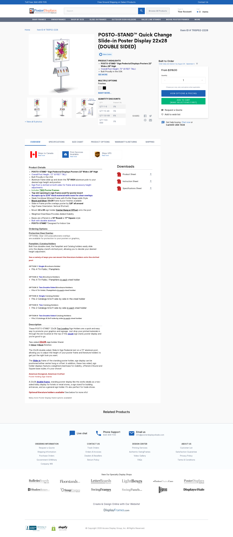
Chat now (186, 122)
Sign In (180, 9)
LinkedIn (200, 528)
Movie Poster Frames (177, 19)
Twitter (188, 528)
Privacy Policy (186, 456)
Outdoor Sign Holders (124, 19)
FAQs (140, 460)
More (197, 19)
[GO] (141, 11)
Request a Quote (47, 448)
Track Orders (93, 448)
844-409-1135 (40, 2)
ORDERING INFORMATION (47, 444)
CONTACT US (93, 444)
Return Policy (93, 460)
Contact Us (203, 2)
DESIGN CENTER (139, 444)
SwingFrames (58, 19)
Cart (198, 9)
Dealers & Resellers (93, 456)
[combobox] (104, 11)
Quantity (164, 75)
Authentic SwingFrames (139, 452)
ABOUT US (186, 444)
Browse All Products (158, 11)
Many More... (105, 93)
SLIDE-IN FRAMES (98, 19)
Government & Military (47, 460)
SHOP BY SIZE (77, 19)
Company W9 (47, 464)
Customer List (186, 448)
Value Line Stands (151, 19)
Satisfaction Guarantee (186, 452)
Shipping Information (46, 452)
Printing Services (139, 448)
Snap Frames (39, 19)
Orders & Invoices (93, 452)
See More (102, 75)
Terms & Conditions (186, 460)
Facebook (182, 528)
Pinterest (194, 528)
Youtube (206, 528)
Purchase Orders (46, 456)
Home (27, 30)
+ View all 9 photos (33, 122)
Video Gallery (140, 456)
